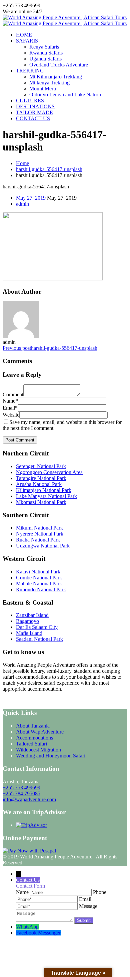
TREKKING (30, 70)
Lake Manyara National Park (46, 496)
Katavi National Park (38, 571)
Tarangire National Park (41, 478)
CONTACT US (33, 118)
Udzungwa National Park (43, 545)
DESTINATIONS (35, 106)
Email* (10, 408)
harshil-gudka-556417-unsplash (49, 169)
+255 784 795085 (21, 793)
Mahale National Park (39, 583)
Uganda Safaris (45, 58)
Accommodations (34, 737)
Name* (10, 401)
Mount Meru (42, 88)
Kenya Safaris (44, 46)
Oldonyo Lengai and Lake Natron (65, 94)
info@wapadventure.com (29, 799)
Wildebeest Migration (38, 749)
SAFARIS (27, 41)
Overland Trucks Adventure (58, 64)
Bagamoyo (27, 621)
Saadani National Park (39, 639)
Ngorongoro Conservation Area (49, 472)
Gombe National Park (39, 577)
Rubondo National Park (41, 589)
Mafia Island (29, 633)
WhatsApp (27, 926)
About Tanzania (33, 726)
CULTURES (30, 100)
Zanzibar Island (32, 615)
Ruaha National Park (38, 539)
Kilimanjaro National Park (43, 490)
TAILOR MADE (34, 112)
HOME (24, 35)
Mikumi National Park (39, 528)
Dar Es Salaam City (37, 627)
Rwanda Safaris (46, 52)
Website (11, 415)
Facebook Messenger (38, 932)
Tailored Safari (31, 743)
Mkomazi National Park (41, 502)
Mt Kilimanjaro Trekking (55, 76)
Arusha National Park (39, 484)
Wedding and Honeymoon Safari (50, 755)
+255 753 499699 (21, 787)
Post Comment (19, 440)
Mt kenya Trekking (49, 82)
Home (22, 163)
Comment (13, 394)
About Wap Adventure (40, 731)
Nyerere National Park (39, 534)
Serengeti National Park (41, 466)
